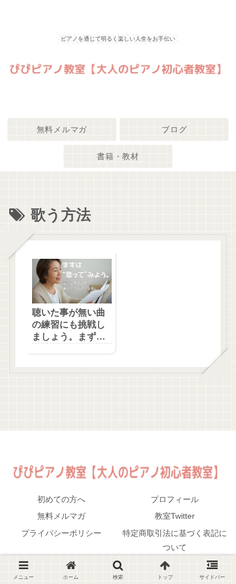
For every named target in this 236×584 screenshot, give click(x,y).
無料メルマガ (61, 515)
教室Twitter (175, 515)
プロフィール (175, 499)
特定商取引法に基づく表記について (175, 540)
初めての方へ (61, 499)
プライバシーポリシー (61, 533)
